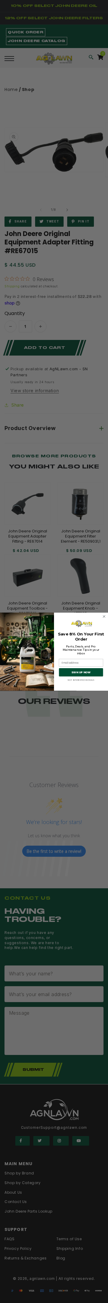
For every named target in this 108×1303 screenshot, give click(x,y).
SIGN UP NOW (81, 672)
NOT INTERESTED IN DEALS (81, 679)
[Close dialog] (104, 616)
